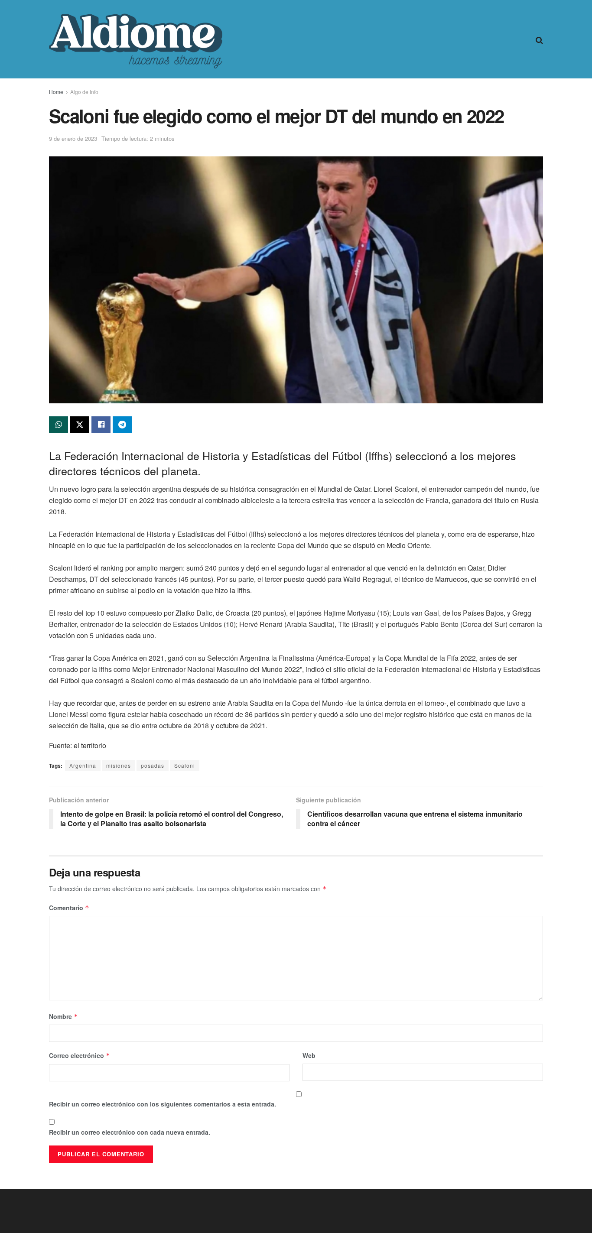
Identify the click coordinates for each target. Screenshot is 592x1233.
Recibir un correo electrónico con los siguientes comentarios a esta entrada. (162, 1104)
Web (309, 1055)
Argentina (82, 765)
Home (56, 91)
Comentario (69, 907)
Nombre (63, 1016)
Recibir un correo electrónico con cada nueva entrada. (129, 1132)
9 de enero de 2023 (73, 138)
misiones (118, 765)
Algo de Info (84, 91)
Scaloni (184, 765)
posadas (152, 765)
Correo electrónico (79, 1055)
